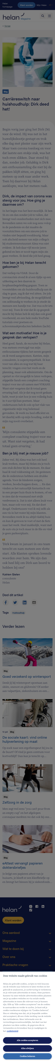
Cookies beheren (27, 1056)
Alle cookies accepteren (27, 1040)
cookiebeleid (12, 1031)
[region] (27, 1017)
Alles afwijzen (27, 1048)
